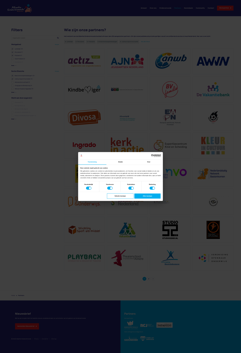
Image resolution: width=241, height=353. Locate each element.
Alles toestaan (147, 196)
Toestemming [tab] (92, 162)
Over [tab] (148, 162)
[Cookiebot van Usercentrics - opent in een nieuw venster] (152, 155)
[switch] (110, 188)
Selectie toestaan (120, 196)
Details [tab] (120, 162)
